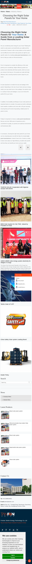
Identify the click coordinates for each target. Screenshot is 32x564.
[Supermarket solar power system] (5, 451)
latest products (6, 407)
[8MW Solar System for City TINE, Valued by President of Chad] (16, 206)
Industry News (16, 11)
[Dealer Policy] (16, 356)
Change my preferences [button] (12, 560)
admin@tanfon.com (9, 501)
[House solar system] (5, 463)
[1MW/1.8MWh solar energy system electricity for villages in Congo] (16, 242)
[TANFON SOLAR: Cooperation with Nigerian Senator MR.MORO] (16, 169)
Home (3, 11)
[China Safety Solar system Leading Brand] (16, 321)
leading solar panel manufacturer (9, 23)
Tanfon (17, 278)
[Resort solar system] (5, 439)
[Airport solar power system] (5, 415)
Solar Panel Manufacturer (9, 21)
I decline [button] (13, 557)
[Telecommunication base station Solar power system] (5, 427)
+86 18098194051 (7, 498)
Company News (7, 396)
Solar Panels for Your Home (24, 23)
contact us (5, 476)
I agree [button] (13, 555)
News (8, 11)
